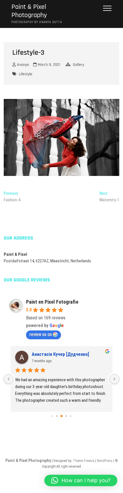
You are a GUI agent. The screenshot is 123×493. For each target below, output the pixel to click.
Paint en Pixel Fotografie (52, 302)
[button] (80, 480)
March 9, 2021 (48, 64)
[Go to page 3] (66, 416)
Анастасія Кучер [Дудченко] (60, 354)
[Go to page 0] (52, 416)
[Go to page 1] (57, 416)
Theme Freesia (83, 461)
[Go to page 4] (70, 416)
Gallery (78, 64)
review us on (40, 334)
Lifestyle (25, 74)
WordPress (104, 461)
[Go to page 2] (61, 416)
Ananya (22, 64)
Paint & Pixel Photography (29, 11)
